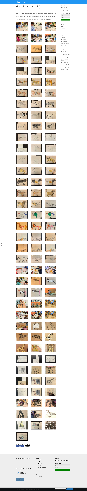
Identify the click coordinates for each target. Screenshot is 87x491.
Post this (28, 446)
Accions (39, 465)
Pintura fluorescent (64, 62)
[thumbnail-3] (36, 49)
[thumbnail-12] (50, 71)
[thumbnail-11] (22, 82)
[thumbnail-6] (22, 49)
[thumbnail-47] (36, 193)
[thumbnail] (22, 38)
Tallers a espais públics (65, 43)
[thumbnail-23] (36, 115)
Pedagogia (40, 463)
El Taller (39, 461)
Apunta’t (39, 471)
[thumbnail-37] (50, 159)
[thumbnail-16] (22, 93)
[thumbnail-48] (36, 204)
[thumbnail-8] (22, 71)
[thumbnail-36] (36, 171)
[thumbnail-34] (22, 159)
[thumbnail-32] (36, 148)
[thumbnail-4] (22, 281)
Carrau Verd (65, 2)
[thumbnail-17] (36, 259)
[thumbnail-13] (50, 82)
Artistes (62, 26)
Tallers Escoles (63, 45)
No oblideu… (63, 33)
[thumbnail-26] (36, 126)
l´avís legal (43, 489)
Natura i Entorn (63, 31)
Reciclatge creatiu (64, 41)
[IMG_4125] (36, 414)
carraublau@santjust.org (20, 469)
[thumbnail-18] (22, 259)
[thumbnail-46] (22, 193)
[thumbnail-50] (50, 193)
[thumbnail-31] (22, 148)
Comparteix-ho (21, 446)
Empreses (39, 478)
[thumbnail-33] (50, 148)
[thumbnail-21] (22, 115)
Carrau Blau (53, 2)
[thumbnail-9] (36, 71)
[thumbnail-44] (50, 182)
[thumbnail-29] (36, 137)
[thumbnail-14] (50, 93)
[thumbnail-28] (22, 137)
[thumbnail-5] (50, 26)
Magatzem (40, 483)
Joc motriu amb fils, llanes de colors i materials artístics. (65, 59)
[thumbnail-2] (36, 26)
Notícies (62, 35)
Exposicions (63, 28)
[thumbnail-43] (36, 182)
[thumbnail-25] (50, 115)
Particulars (40, 481)
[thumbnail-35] (36, 159)
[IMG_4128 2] (36, 403)
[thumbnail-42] (22, 182)
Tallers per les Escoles (42, 467)
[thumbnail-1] (22, 26)
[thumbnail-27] (50, 126)
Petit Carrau (59, 2)
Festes (62, 30)
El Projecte (40, 476)
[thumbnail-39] (36, 60)
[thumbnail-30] (50, 137)
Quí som (39, 459)
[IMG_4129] (50, 403)
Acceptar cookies (69, 489)
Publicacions (63, 39)
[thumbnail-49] (22, 204)
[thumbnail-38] (22, 171)
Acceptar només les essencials (60, 489)
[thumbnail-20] (22, 104)
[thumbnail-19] (36, 104)
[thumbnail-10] (36, 38)
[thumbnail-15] (36, 93)
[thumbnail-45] (50, 171)
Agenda (62, 24)
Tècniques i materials (65, 47)
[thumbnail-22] (50, 104)
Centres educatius (41, 480)
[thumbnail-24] (22, 126)
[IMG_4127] (22, 403)
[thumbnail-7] (50, 60)
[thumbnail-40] (50, 49)
